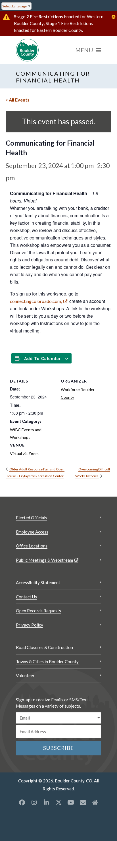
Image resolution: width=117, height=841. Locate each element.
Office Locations (31, 545)
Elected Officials (31, 517)
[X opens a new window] (58, 802)
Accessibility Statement (38, 582)
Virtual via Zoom (24, 453)
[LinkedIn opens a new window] (46, 802)
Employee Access (32, 531)
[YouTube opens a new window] (70, 802)
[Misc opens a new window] (83, 802)
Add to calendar (42, 358)
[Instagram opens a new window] (34, 802)
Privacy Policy (29, 624)
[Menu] (88, 50)
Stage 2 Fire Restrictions (38, 16)
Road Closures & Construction (44, 647)
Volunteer (25, 675)
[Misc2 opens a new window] (95, 802)
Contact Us (26, 596)
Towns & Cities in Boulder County (47, 661)
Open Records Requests (38, 610)
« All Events (18, 99)
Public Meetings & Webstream (44, 560)
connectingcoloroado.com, (36, 301)
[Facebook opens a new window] (22, 802)
